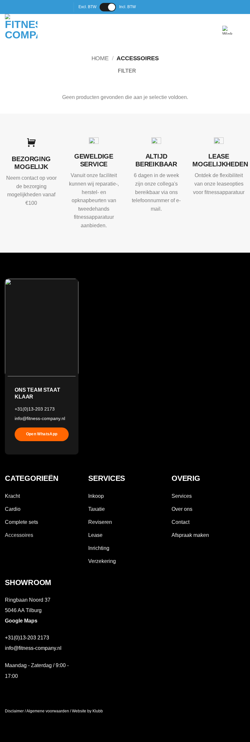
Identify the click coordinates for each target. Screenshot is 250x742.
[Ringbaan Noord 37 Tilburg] (143, 7)
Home (100, 58)
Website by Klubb (87, 711)
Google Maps (21, 620)
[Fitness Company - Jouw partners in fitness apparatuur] (34, 30)
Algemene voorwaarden (47, 711)
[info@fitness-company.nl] (153, 7)
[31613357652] (173, 7)
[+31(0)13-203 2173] (163, 7)
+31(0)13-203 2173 (35, 409)
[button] (227, 30)
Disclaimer (14, 711)
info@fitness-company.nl (40, 418)
